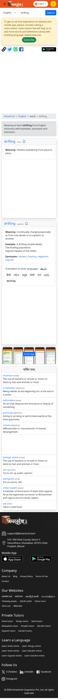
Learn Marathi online (32, 650)
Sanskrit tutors (25, 630)
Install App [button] (29, 354)
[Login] (53, 4)
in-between (9, 387)
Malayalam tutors (10, 626)
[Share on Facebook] (21, 49)
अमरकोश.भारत (7, 596)
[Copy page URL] (4, 49)
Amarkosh (9, 116)
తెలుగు (43, 269)
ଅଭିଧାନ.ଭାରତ (40, 601)
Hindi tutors (7, 621)
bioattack (8, 375)
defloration (9, 400)
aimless (23, 256)
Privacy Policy (26, 576)
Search (50, 12)
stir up (6, 469)
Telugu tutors (22, 621)
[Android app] (41, 558)
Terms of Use (41, 576)
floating (32, 256)
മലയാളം (11, 280)
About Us (6, 576)
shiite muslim (10, 487)
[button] (6, 355)
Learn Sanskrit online (34, 655)
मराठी (32, 274)
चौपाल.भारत (18, 606)
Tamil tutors (37, 621)
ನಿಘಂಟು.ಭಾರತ (26, 601)
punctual (7, 412)
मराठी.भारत (19, 596)
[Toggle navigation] (5, 4)
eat (4, 503)
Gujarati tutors (8, 630)
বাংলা (39, 274)
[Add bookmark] (24, 141)
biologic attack (11, 457)
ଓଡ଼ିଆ (16, 274)
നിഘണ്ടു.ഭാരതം (9, 601)
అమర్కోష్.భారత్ (31, 596)
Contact (5, 581)
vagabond (42, 256)
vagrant (9, 259)
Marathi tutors (44, 626)
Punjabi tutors (27, 626)
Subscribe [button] (29, 39)
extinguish (8, 478)
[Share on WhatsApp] (15, 49)
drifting (9, 141)
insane (6, 425)
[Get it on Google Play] (49, 49)
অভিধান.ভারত (6, 606)
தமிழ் (46, 274)
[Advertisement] (29, 82)
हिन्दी (9, 274)
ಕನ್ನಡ (24, 274)
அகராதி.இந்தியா (48, 596)
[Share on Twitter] (10, 49)
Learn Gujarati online (12, 655)
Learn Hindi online (10, 646)
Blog (15, 576)
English (22, 116)
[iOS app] (12, 558)
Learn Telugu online (31, 646)
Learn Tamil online (10, 650)
